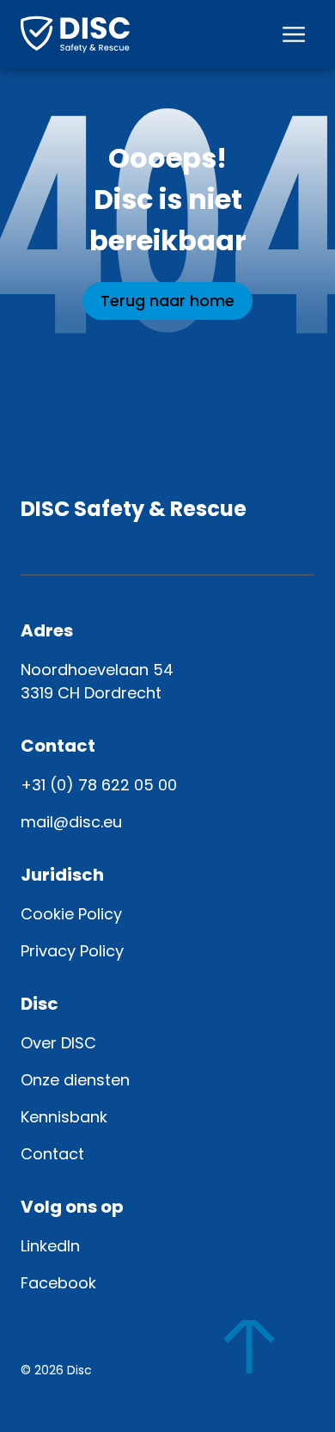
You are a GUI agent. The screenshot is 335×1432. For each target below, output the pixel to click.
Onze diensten (75, 1080)
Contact (52, 1154)
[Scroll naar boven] (264, 1361)
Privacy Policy (72, 951)
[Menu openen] (293, 34)
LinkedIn (50, 1246)
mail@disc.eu (71, 822)
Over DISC (58, 1043)
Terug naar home (167, 300)
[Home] (75, 34)
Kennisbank (64, 1117)
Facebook (58, 1283)
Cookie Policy (71, 914)
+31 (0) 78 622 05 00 (99, 785)
